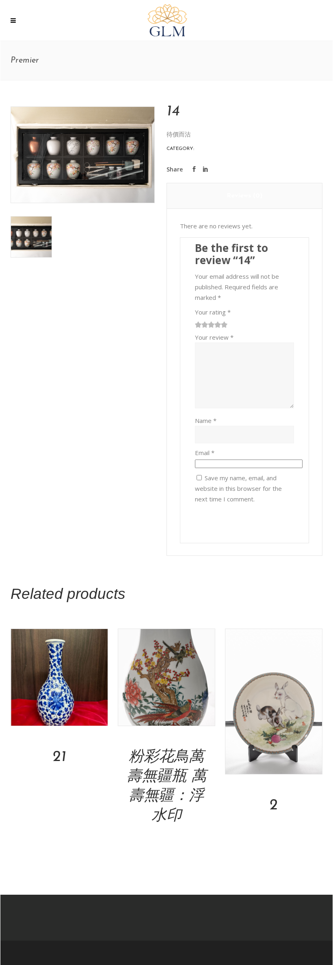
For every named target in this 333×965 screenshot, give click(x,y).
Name (205, 420)
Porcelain (209, 148)
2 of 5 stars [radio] (201, 324)
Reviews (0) (244, 196)
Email (204, 453)
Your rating (213, 312)
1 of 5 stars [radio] (198, 324)
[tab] (244, 196)
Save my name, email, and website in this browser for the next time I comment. (238, 488)
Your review (214, 337)
